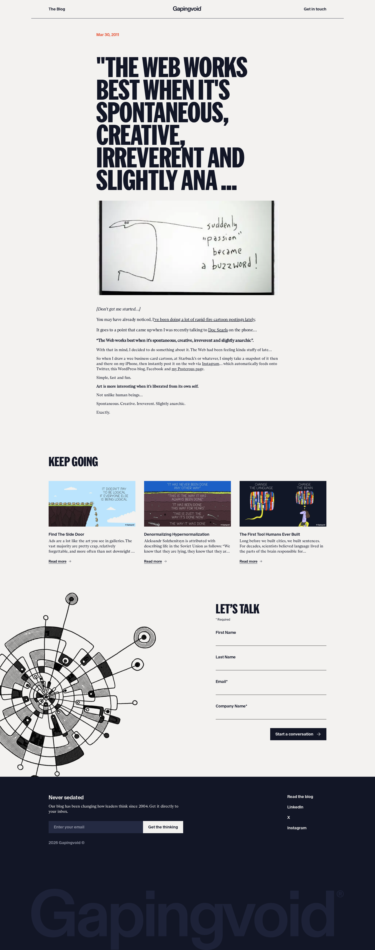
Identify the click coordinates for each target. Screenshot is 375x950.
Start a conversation (294, 734)
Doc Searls (218, 329)
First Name (226, 632)
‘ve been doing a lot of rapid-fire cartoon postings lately (204, 319)
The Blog (57, 9)
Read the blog (300, 796)
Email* (222, 681)
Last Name (226, 657)
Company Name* (231, 706)
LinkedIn (295, 807)
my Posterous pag (187, 369)
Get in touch (315, 9)
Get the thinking (163, 827)
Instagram (210, 363)
